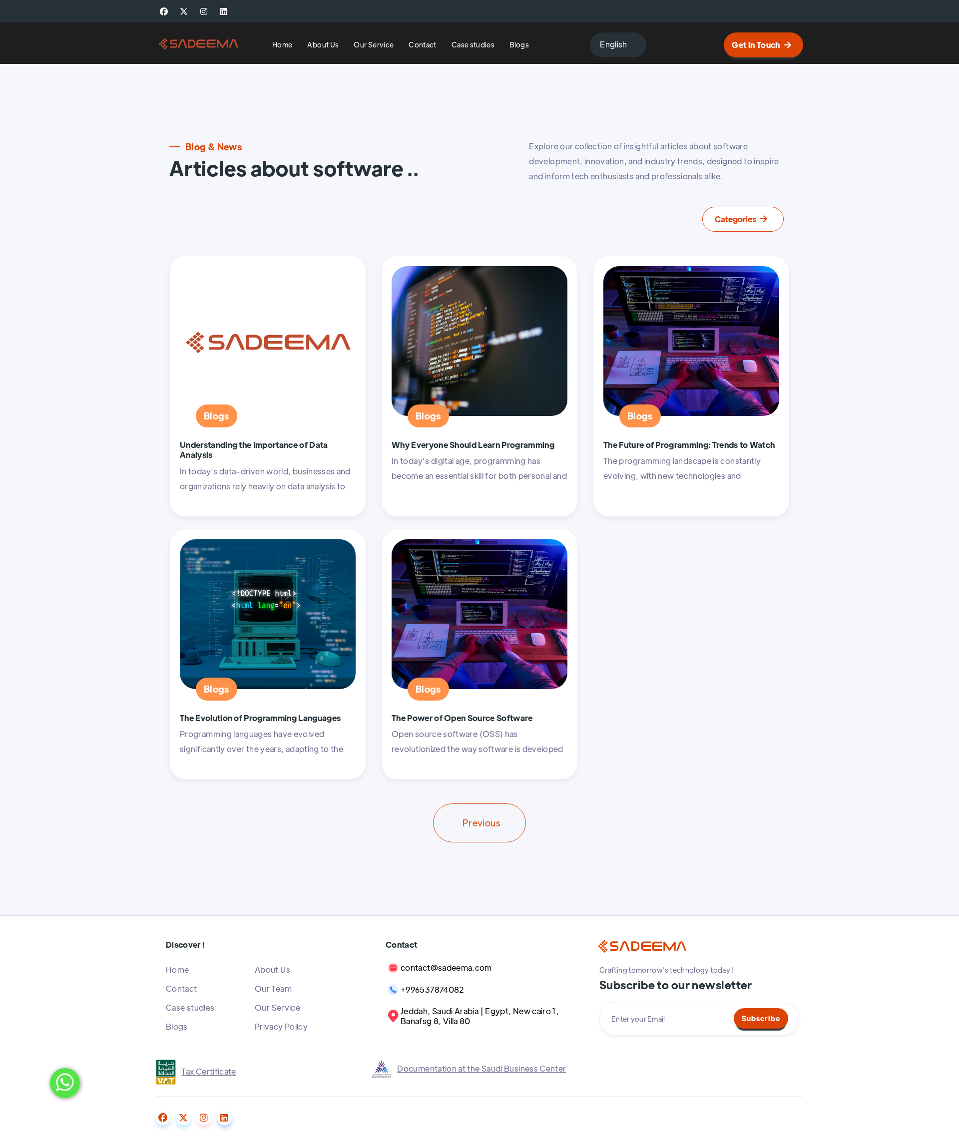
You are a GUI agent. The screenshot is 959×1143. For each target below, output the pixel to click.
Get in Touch (761, 44)
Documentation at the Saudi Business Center (481, 1068)
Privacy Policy (281, 1026)
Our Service (374, 45)
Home (282, 45)
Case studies (473, 45)
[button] (618, 44)
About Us (323, 45)
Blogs (519, 45)
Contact (423, 45)
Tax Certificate (208, 1071)
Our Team (273, 988)
